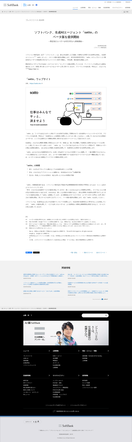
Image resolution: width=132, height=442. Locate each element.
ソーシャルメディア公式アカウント (56, 405)
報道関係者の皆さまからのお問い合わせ (67, 411)
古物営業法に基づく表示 (78, 430)
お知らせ (25, 358)
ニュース (17, 11)
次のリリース (100, 252)
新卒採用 (84, 380)
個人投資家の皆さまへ (29, 387)
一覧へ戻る (73, 253)
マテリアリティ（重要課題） (61, 387)
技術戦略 (84, 358)
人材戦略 (84, 360)
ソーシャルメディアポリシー (78, 405)
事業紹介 (55, 360)
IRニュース (26, 394)
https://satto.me (35, 83)
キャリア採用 (86, 383)
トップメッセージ (58, 380)
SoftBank (11, 5)
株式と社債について (29, 390)
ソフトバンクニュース (29, 365)
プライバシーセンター (55, 430)
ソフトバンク (66, 426)
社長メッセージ (57, 356)
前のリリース (88, 252)
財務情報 (25, 385)
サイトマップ (89, 430)
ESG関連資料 (56, 392)
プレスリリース (25, 11)
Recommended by (97, 299)
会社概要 (55, 358)
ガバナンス (56, 363)
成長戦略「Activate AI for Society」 (92, 356)
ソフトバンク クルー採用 (89, 387)
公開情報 (55, 367)
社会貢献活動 (56, 365)
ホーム (5, 11)
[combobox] (93, 315)
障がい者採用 (86, 385)
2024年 (45, 11)
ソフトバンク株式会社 (36, 11)
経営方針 (25, 380)
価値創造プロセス (58, 385)
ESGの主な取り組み (58, 390)
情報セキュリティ (44, 430)
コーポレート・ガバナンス (30, 392)
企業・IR (11, 11)
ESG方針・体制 (57, 383)
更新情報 (25, 360)
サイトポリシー (66, 430)
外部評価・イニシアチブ (60, 394)
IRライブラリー (27, 383)
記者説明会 (26, 363)
